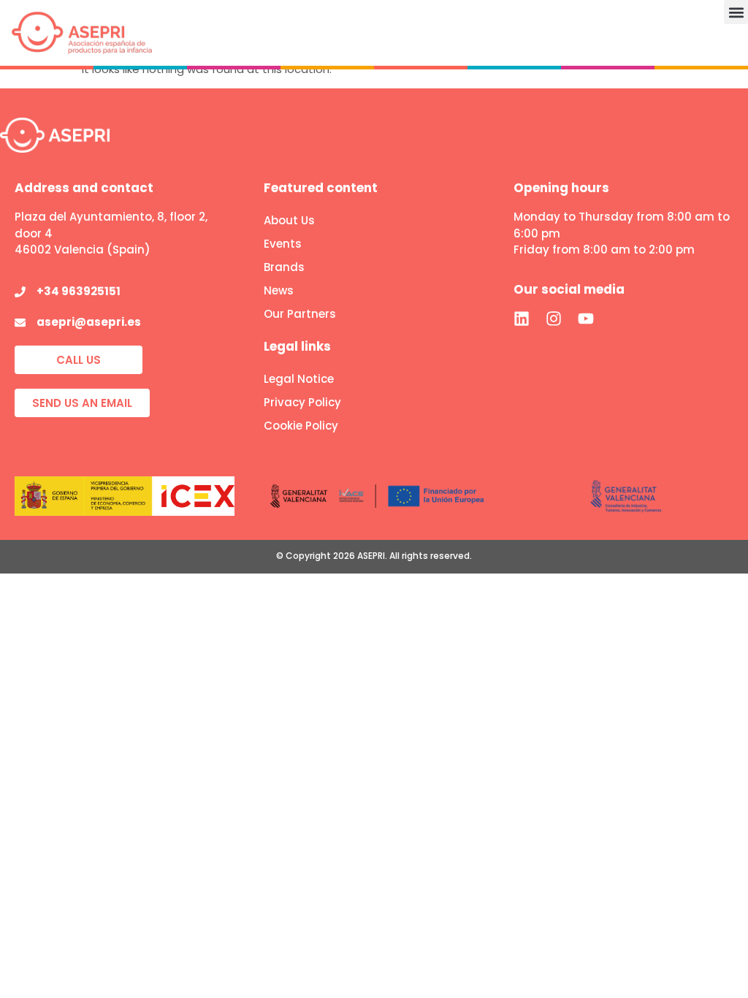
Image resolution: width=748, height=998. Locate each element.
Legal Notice (299, 378)
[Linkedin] (522, 319)
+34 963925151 (79, 291)
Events (283, 243)
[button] (736, 12)
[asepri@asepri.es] (20, 322)
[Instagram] (554, 319)
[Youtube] (586, 319)
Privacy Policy (302, 402)
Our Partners (300, 313)
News (279, 290)
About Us (289, 220)
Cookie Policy (301, 425)
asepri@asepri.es (89, 322)
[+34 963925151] (20, 291)
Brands (284, 267)
